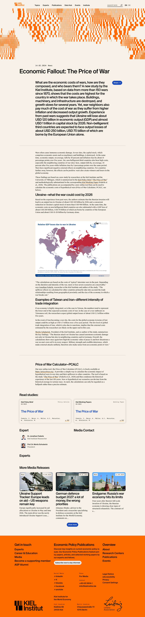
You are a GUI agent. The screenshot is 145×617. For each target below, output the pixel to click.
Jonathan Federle (46, 287)
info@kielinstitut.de (87, 586)
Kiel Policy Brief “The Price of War (92, 180)
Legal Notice (108, 574)
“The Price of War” (51, 377)
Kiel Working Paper (90, 182)
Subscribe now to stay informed (67, 563)
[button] (37, 5)
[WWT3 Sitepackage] (22, 4)
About (106, 549)
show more (72, 525)
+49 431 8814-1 (86, 583)
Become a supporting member (33, 561)
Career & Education (26, 553)
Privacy (106, 579)
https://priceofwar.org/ (44, 372)
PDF (68, 420)
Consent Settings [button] (110, 582)
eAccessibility (109, 577)
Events (107, 561)
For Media (83, 576)
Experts (19, 549)
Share (116, 83)
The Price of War (32, 411)
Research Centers (113, 553)
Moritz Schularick (42, 332)
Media (18, 557)
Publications (110, 557)
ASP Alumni (21, 564)
